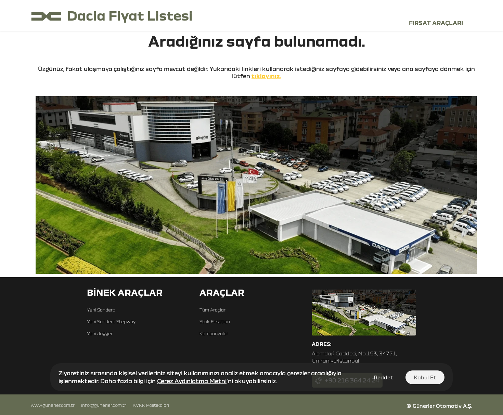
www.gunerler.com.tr (53, 405)
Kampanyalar (213, 333)
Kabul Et (425, 377)
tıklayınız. (266, 76)
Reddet (383, 377)
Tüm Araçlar (212, 309)
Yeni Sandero (101, 309)
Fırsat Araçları (436, 23)
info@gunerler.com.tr (103, 405)
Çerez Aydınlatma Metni (192, 381)
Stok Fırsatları (214, 321)
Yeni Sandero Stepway (111, 321)
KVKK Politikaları (151, 405)
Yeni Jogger (100, 333)
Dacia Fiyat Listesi (130, 15)
